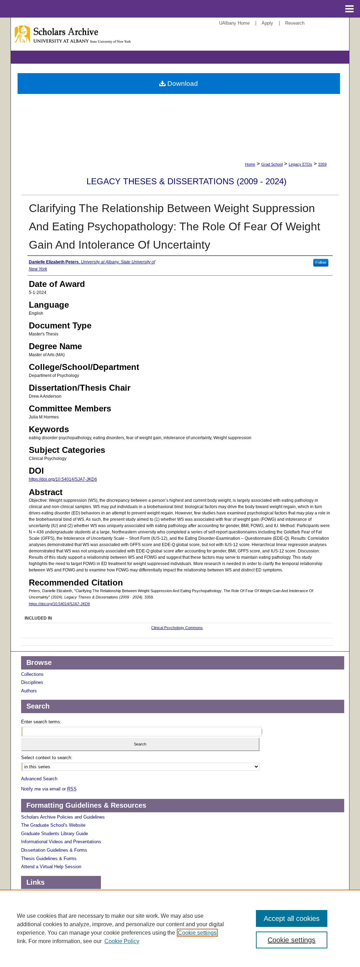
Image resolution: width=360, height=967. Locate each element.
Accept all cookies (292, 918)
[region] (180, 928)
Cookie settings (197, 933)
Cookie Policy (121, 941)
